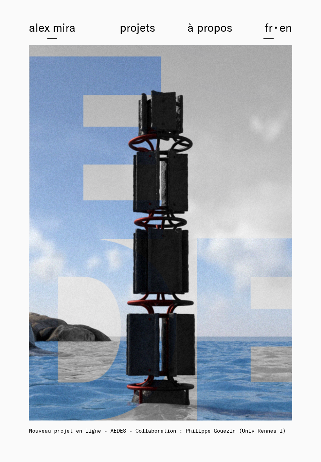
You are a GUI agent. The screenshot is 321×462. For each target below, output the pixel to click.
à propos (210, 27)
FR (268, 27)
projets (137, 27)
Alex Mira (52, 27)
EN (286, 27)
